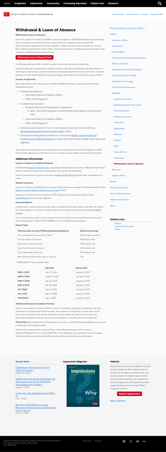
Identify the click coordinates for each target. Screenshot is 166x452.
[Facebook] (125, 441)
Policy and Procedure (124, 226)
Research (116, 169)
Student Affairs (119, 175)
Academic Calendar (123, 99)
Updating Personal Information (127, 105)
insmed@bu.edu (23, 198)
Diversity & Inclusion (119, 187)
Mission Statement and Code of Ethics (127, 28)
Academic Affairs (119, 40)
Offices (113, 34)
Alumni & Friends (132, 14)
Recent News (23, 361)
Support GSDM (156, 14)
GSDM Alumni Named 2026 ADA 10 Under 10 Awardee (32, 369)
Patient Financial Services (123, 87)
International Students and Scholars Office (42, 131)
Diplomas (118, 134)
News (112, 205)
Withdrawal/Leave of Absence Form (34, 57)
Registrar (116, 93)
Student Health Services (65, 175)
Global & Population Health (124, 75)
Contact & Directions (119, 199)
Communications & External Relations (129, 58)
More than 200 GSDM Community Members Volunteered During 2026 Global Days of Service (36, 408)
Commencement (121, 110)
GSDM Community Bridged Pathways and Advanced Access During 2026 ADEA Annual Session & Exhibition (35, 382)
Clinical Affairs (118, 52)
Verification (119, 122)
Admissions (117, 46)
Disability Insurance (122, 116)
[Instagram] (131, 441)
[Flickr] (145, 441)
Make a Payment (118, 400)
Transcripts (119, 158)
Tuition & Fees (120, 152)
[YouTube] (138, 441)
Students (145, 14)
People (113, 181)
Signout (117, 140)
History (118, 223)
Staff (116, 146)
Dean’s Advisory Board (120, 193)
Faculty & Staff (117, 14)
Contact (97, 441)
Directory (87, 441)
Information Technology (122, 81)
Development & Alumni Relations (127, 69)
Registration (119, 128)
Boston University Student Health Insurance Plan (37, 190)
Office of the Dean (120, 63)
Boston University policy (39, 167)
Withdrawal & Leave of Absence (129, 164)
